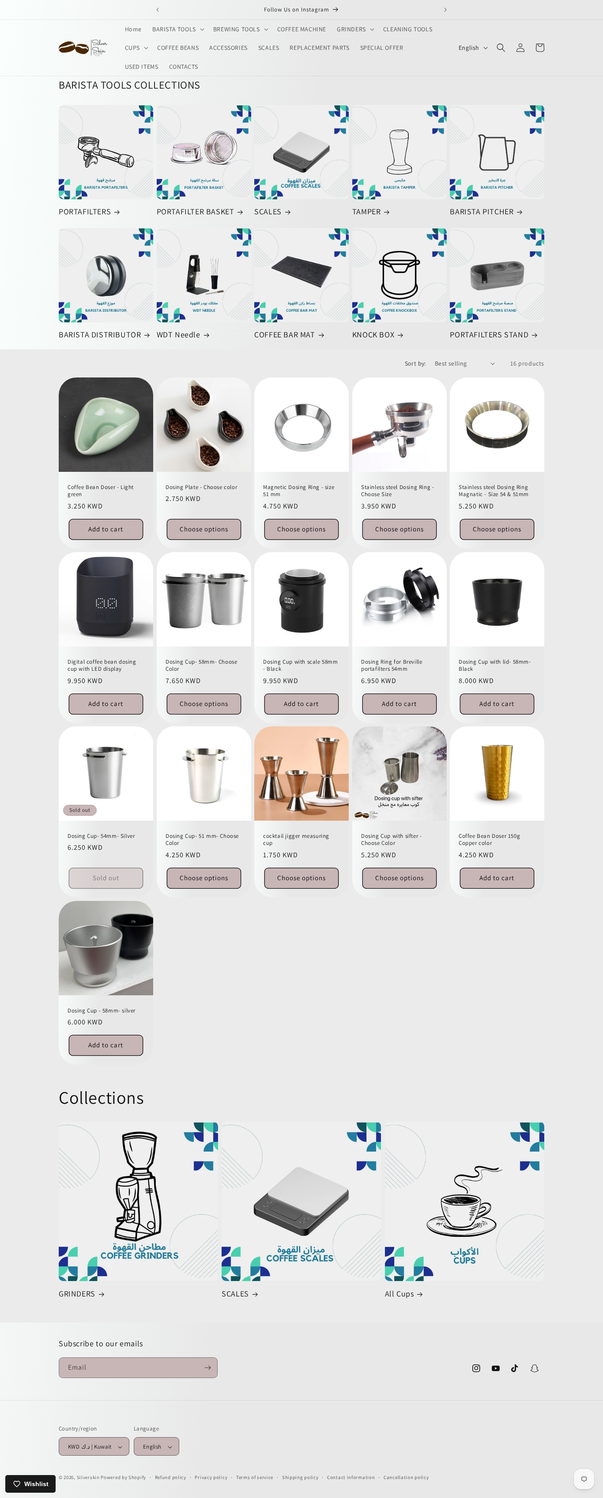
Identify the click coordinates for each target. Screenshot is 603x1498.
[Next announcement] (445, 9)
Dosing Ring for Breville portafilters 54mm (391, 665)
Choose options (203, 529)
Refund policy (170, 1477)
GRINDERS (77, 1294)
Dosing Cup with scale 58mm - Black (300, 665)
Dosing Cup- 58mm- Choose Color (201, 665)
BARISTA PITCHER (481, 212)
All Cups (399, 1294)
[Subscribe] (207, 1367)
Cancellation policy (406, 1477)
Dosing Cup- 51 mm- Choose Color (202, 840)
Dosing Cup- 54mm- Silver (101, 836)
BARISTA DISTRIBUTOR (100, 334)
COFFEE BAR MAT (284, 334)
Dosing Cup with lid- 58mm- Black (495, 665)
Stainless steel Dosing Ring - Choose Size (397, 490)
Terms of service (254, 1477)
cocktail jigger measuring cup (296, 840)
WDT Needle (178, 334)
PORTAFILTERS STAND (489, 334)
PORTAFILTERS (85, 212)
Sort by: (415, 363)
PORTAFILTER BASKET (195, 212)
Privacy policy (211, 1477)
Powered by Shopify (123, 1478)
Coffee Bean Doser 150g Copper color (489, 840)
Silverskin (88, 1478)
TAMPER (366, 212)
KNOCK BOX (373, 334)
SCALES (268, 212)
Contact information (351, 1477)
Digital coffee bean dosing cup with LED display (102, 665)
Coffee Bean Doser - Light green (101, 490)
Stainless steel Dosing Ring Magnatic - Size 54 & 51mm (494, 490)
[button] (177, 29)
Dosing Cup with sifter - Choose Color (391, 840)
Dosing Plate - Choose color (201, 486)
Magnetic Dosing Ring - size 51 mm (298, 490)
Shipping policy (300, 1477)
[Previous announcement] (157, 9)
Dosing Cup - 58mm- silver (102, 1010)
